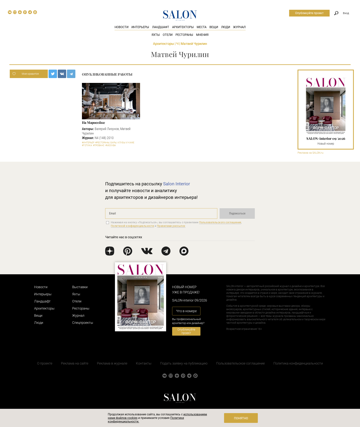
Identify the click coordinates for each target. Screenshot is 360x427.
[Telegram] (71, 74)
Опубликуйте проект (309, 13)
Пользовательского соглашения (220, 222)
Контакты (144, 363)
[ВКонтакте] (62, 74)
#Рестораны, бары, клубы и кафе (114, 142)
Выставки (80, 287)
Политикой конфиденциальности (132, 225)
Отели (167, 35)
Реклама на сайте (74, 363)
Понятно (241, 418)
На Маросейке (93, 122)
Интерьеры (140, 27)
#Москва (110, 145)
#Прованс (98, 145)
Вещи (213, 27)
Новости (121, 27)
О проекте (44, 363)
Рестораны (184, 35)
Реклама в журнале (112, 363)
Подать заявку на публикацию (184, 363)
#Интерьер (88, 142)
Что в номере (186, 311)
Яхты (156, 35)
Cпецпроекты (82, 323)
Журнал (239, 27)
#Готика (87, 145)
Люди (225, 27)
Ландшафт (160, 27)
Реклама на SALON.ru (310, 152)
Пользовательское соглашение (240, 363)
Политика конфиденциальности (298, 363)
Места (201, 27)
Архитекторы (183, 27)
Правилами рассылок (171, 225)
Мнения (202, 35)
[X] (53, 74)
